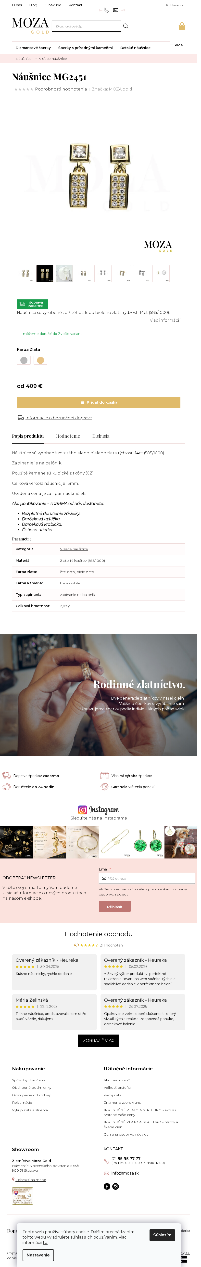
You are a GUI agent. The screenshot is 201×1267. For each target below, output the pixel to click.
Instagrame (115, 818)
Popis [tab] (17, 436)
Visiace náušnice (74, 549)
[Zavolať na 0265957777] (107, 10)
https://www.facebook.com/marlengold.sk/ (107, 1186)
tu (45, 1242)
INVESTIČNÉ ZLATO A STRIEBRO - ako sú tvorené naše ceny (140, 1112)
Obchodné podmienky (31, 1087)
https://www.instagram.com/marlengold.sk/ (115, 1186)
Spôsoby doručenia (29, 1080)
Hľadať (125, 26)
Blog (33, 5)
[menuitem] (33, 48)
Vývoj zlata (112, 1095)
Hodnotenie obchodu (99, 934)
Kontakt (75, 5)
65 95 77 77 (126, 1159)
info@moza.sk (125, 1173)
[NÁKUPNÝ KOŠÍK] (175, 26)
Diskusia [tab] (100, 436)
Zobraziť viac (98, 1040)
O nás (17, 5)
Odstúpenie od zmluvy (31, 1095)
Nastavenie (38, 1255)
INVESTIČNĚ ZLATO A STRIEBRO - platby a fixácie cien (141, 1124)
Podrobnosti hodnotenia (61, 89)
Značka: (112, 89)
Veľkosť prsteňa (117, 1087)
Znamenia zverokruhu (122, 1102)
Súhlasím (162, 1235)
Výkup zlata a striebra (30, 1110)
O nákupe (53, 5)
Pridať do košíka (98, 402)
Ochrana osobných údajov (126, 1134)
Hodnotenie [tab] (68, 436)
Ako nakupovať (117, 1080)
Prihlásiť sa (115, 906)
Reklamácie (22, 1102)
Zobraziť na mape (30, 1179)
